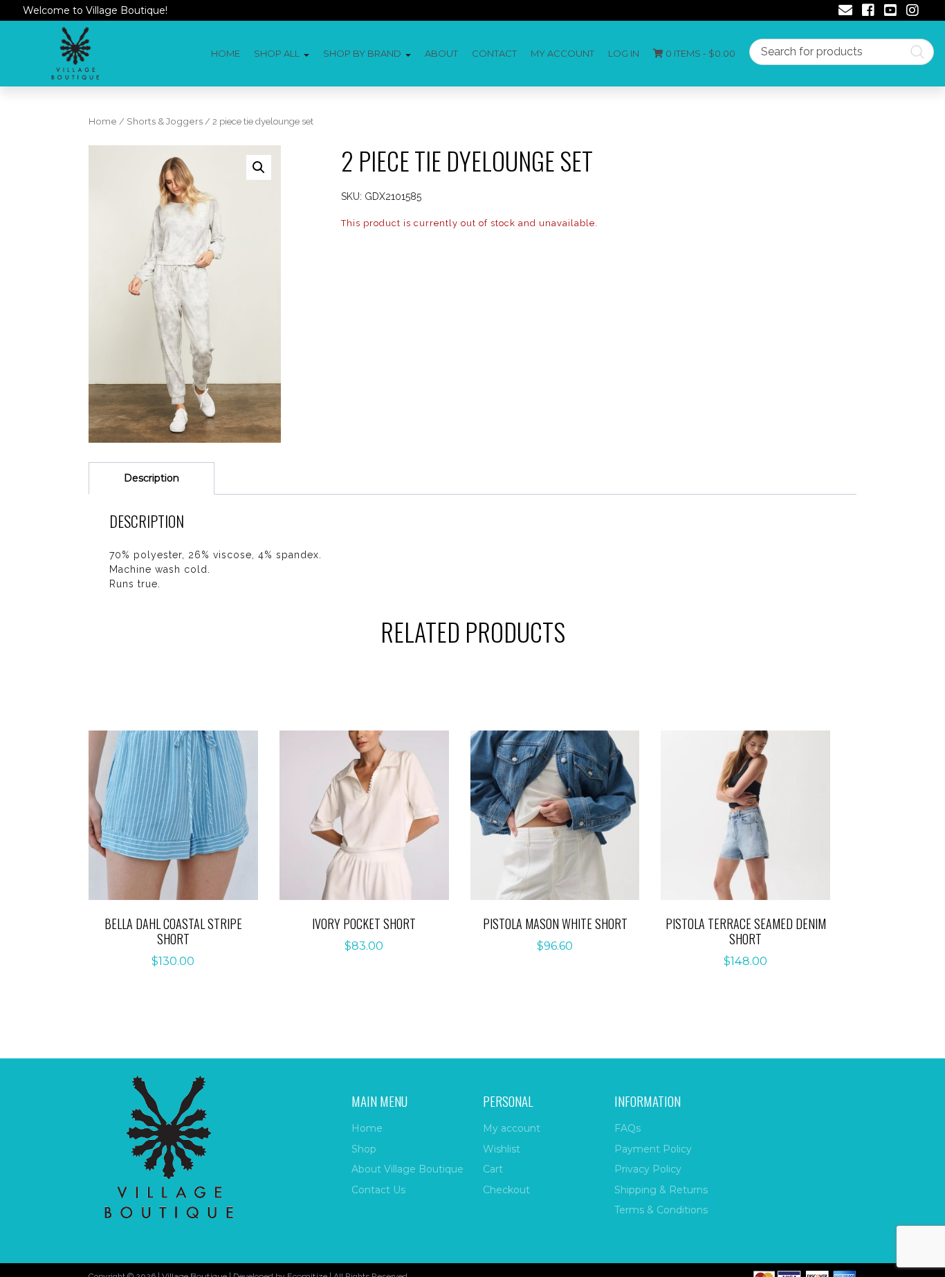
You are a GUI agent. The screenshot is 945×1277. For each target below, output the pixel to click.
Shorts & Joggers (165, 121)
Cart (493, 1169)
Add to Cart (181, 816)
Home (225, 53)
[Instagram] (912, 12)
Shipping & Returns (661, 1190)
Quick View (181, 858)
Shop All (277, 53)
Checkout (506, 1190)
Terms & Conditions (661, 1210)
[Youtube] (890, 12)
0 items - (699, 53)
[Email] (845, 12)
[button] (258, 167)
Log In (623, 53)
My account (562, 53)
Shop (363, 1149)
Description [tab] (151, 478)
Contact (494, 53)
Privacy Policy (647, 1169)
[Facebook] (868, 12)
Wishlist (501, 1149)
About (441, 53)
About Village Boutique (407, 1169)
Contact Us (378, 1190)
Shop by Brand (362, 53)
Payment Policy (653, 1149)
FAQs (627, 1128)
